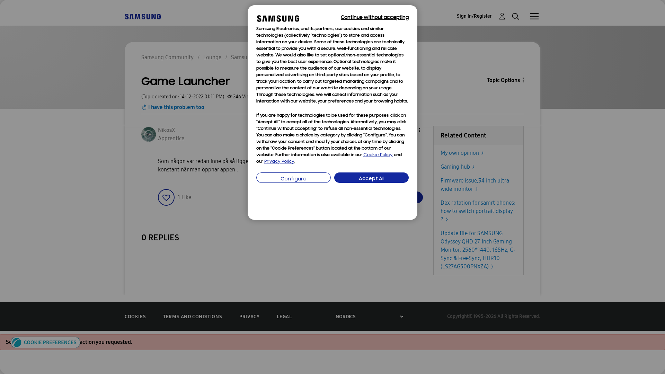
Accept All (371, 178)
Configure (294, 179)
